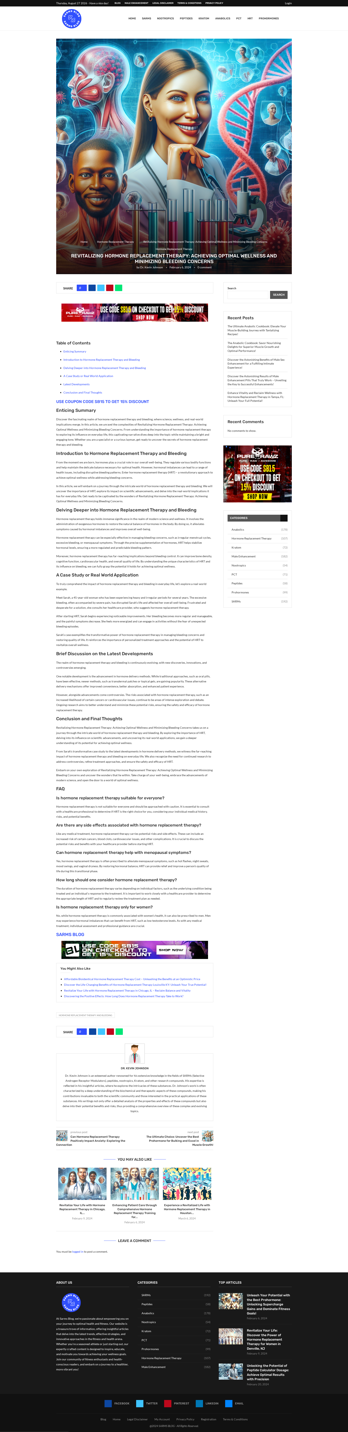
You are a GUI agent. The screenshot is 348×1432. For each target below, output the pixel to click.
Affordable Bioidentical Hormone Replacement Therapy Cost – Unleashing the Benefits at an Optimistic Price (132, 979)
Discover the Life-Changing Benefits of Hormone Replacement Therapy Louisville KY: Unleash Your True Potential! (135, 984)
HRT (250, 18)
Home (132, 18)
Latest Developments (76, 384)
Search (232, 288)
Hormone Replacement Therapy (115, 241)
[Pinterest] (269, 3)
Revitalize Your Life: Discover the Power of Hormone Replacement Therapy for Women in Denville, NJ (264, 1339)
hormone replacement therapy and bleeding (85, 1015)
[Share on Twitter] (101, 288)
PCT (238, 18)
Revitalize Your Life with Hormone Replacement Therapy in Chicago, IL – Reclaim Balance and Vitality (127, 990)
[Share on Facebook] (92, 288)
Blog (118, 3)
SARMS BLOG (70, 934)
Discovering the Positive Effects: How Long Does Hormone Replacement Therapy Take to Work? (123, 996)
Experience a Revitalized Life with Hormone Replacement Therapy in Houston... (187, 1209)
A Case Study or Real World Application (88, 376)
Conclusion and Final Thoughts (82, 392)
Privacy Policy (214, 3)
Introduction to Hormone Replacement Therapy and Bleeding (101, 359)
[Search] (290, 18)
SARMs (146, 18)
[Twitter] (265, 3)
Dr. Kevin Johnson (151, 267)
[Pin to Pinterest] (109, 288)
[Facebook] (260, 3)
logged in (77, 1251)
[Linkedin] (274, 3)
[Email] (279, 3)
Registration (208, 1419)
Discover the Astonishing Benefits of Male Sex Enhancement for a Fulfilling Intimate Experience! (256, 363)
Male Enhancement (136, 3)
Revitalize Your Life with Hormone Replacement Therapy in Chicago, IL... (82, 1209)
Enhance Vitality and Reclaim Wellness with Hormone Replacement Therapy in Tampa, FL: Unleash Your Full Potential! (256, 396)
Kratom (204, 18)
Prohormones (269, 18)
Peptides (186, 18)
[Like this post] (83, 288)
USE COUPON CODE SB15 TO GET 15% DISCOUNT (102, 401)
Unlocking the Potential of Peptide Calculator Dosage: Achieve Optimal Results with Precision (268, 1372)
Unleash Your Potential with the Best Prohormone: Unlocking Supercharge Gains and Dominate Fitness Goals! (268, 1304)
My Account (162, 1419)
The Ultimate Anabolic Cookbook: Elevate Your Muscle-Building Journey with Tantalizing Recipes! (257, 330)
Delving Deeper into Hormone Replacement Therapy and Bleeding (104, 368)
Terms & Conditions (189, 3)
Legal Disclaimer (162, 3)
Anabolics (222, 18)
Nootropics (165, 18)
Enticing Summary (74, 351)
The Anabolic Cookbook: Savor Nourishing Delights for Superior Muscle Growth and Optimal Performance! (254, 346)
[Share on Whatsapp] (118, 288)
